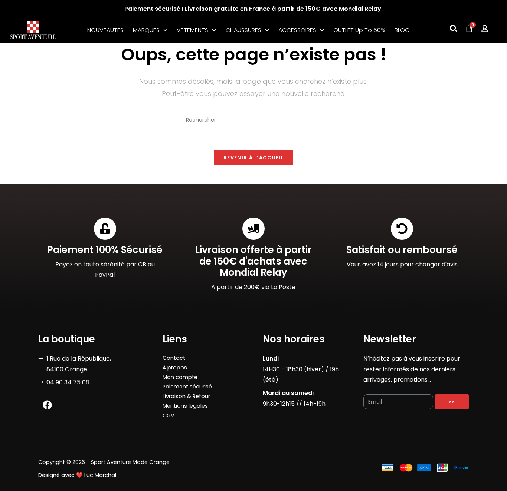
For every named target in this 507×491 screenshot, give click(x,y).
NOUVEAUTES (105, 30)
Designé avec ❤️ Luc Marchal (77, 475)
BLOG (402, 30)
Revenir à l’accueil (253, 157)
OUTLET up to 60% (359, 30)
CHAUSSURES (243, 30)
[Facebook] (47, 404)
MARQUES (146, 30)
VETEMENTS (192, 30)
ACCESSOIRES (297, 30)
